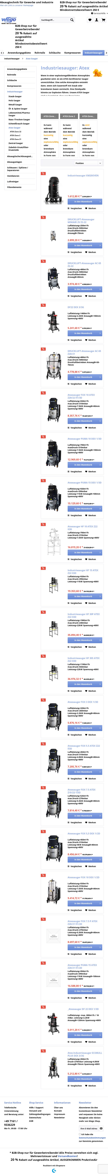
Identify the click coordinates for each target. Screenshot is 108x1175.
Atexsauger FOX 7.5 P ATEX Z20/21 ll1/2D (82, 922)
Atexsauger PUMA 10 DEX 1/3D (85, 438)
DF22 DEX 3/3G (76, 307)
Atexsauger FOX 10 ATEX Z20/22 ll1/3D (81, 396)
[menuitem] (57, 20)
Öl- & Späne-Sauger (18, 108)
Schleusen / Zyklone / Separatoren (17, 169)
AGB (31, 1121)
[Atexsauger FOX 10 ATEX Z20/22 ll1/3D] (53, 409)
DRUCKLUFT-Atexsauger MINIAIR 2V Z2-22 (81, 221)
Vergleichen (76, 208)
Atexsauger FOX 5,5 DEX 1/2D (84, 833)
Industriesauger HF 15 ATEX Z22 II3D (83, 572)
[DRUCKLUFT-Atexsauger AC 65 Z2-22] (53, 278)
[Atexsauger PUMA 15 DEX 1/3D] (53, 497)
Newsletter (59, 1117)
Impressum (59, 1114)
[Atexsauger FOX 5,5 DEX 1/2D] (53, 848)
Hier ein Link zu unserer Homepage (16, 5)
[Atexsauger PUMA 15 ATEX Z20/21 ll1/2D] (53, 980)
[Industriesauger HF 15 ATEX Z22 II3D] (53, 585)
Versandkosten (67, 1156)
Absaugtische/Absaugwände (21, 156)
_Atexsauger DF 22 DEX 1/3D (83, 1009)
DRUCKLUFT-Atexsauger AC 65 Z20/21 (84, 352)
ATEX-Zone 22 (15, 131)
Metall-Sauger (15, 104)
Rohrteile (11, 74)
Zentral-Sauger (16, 143)
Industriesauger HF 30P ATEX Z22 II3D (84, 615)
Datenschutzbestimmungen (92, 1137)
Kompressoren (14, 86)
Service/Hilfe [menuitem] (99, 13)
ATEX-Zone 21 (15, 139)
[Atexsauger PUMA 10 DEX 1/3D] (53, 453)
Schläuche (12, 80)
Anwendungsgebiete (17, 69)
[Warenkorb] (103, 20)
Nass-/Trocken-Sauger (19, 119)
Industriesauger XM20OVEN (83, 175)
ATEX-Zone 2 (15, 135)
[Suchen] (72, 20)
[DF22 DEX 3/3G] (53, 322)
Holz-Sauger (14, 100)
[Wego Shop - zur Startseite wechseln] (9, 20)
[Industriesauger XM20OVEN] (53, 190)
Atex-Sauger (14, 127)
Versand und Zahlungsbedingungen (39, 1112)
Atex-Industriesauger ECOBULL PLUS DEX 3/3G (85, 1054)
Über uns (58, 1107)
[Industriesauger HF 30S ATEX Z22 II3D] (53, 673)
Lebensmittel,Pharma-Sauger (19, 114)
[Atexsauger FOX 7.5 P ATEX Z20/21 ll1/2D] (53, 936)
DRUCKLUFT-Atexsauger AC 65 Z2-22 (84, 264)
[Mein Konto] (96, 20)
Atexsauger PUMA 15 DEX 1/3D (85, 482)
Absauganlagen (14, 162)
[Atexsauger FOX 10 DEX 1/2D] (53, 892)
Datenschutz (35, 1117)
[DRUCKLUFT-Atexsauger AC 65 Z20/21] (53, 366)
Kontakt (58, 1110)
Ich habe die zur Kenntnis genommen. (92, 1137)
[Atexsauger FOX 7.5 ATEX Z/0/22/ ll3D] (53, 804)
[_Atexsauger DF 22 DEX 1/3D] (53, 1024)
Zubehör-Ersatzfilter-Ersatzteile (19, 148)
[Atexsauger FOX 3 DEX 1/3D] (53, 717)
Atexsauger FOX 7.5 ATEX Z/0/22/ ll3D (81, 791)
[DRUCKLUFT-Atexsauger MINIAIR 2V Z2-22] (53, 234)
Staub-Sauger (15, 96)
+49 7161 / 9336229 (11, 1123)
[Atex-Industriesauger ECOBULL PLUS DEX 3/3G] (53, 1067)
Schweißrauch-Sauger (19, 123)
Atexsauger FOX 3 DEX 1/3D (83, 702)
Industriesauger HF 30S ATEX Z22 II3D (84, 659)
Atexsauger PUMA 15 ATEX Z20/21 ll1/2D (82, 966)
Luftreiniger (13, 181)
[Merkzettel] (90, 20)
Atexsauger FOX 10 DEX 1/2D (83, 877)
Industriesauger (14, 91)
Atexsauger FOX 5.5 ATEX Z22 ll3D (84, 747)
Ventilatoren (13, 176)
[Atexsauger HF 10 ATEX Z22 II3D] (53, 541)
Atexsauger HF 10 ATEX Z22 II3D (82, 528)
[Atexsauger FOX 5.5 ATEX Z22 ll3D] (53, 760)
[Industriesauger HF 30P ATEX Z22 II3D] (53, 629)
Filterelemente (14, 187)
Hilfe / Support (36, 1107)
